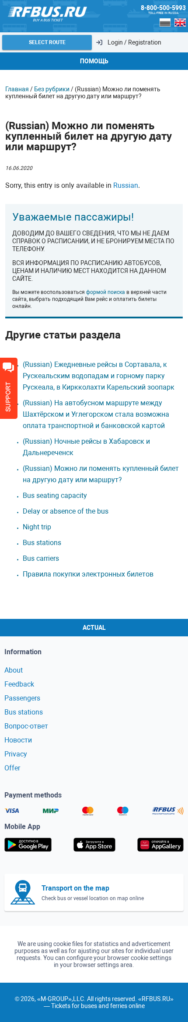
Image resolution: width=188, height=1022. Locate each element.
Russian (125, 185)
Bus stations (42, 543)
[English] (180, 22)
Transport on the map (75, 888)
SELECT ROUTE (47, 42)
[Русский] (165, 22)
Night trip (37, 527)
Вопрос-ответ (26, 726)
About (13, 670)
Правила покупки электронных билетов (88, 574)
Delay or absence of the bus (65, 511)
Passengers (22, 698)
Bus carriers (41, 558)
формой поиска (105, 292)
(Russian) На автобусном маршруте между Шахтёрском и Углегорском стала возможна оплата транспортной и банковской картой (96, 414)
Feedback (19, 684)
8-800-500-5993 (163, 7)
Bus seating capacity (55, 495)
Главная (17, 89)
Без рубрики (52, 89)
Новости (18, 740)
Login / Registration (134, 42)
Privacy (15, 754)
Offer (12, 768)
